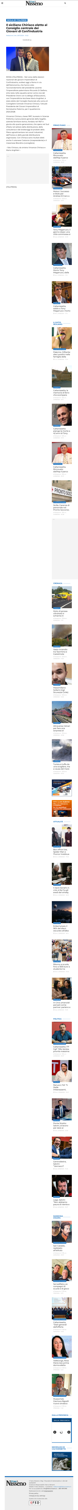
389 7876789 (62, 1488)
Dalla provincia (62, 1420)
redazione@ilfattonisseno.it (62, 1487)
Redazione (9, 35)
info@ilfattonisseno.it (50, 1488)
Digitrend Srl (48, 1491)
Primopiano (58, 150)
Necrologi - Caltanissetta (61, 1455)
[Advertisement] (27, 203)
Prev (54, 1432)
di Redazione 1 (57, 160)
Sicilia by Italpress (17, 20)
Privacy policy (33, 1493)
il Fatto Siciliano (59, 349)
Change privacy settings (37, 1496)
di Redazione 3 (57, 1253)
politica (56, 1082)
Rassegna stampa (60, 1243)
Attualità (57, 226)
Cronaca (57, 303)
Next (68, 1432)
